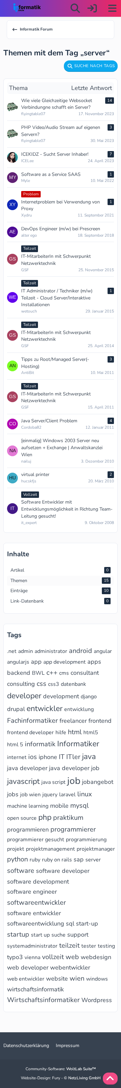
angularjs (18, 662)
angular (103, 651)
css (41, 683)
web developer (27, 967)
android (80, 650)
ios (32, 756)
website (57, 979)
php (44, 817)
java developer (27, 768)
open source (22, 818)
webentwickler (70, 967)
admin (25, 651)
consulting (21, 684)
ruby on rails (57, 859)
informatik (40, 744)
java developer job (74, 768)
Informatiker (78, 744)
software (20, 870)
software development (38, 882)
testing (106, 946)
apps (94, 662)
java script (53, 782)
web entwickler (25, 979)
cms (64, 673)
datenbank (73, 684)
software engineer (32, 892)
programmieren (28, 829)
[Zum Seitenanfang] (110, 1079)
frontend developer (30, 732)
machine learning (27, 806)
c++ (51, 672)
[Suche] (75, 8)
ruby (35, 859)
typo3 (15, 957)
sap (79, 859)
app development (64, 662)
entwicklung (79, 709)
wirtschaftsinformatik (35, 989)
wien (77, 978)
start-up (87, 923)
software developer (62, 871)
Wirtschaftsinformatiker (43, 999)
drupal (16, 709)
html (75, 732)
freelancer (73, 721)
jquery (49, 794)
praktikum (68, 817)
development (61, 696)
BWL (38, 673)
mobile (59, 806)
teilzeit (69, 945)
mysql (79, 805)
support (77, 935)
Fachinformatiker (32, 720)
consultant (85, 673)
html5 (90, 732)
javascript (23, 781)
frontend (100, 721)
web (72, 956)
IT (62, 756)
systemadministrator (32, 946)
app (36, 662)
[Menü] (112, 8)
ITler (73, 756)
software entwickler (34, 913)
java (89, 756)
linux (84, 794)
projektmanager (96, 849)
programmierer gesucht (35, 839)
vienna (32, 957)
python (17, 859)
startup (18, 934)
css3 (53, 684)
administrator (51, 651)
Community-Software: (61, 1069)
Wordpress (96, 1000)
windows (97, 979)
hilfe (60, 732)
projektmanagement (50, 849)
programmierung (86, 839)
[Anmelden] (92, 8)
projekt (15, 849)
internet (17, 757)
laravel (67, 794)
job (73, 780)
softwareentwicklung (35, 923)
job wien (30, 794)
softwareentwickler (36, 902)
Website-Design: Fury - (60, 1078)
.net (11, 651)
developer (24, 696)
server (93, 859)
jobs (12, 794)
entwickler (45, 708)
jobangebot (97, 782)
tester (88, 946)
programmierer (73, 829)
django (89, 696)
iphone (48, 757)
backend (18, 673)
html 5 (15, 744)
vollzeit (53, 956)
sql (70, 923)
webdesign (96, 957)
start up (40, 935)
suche (58, 935)
